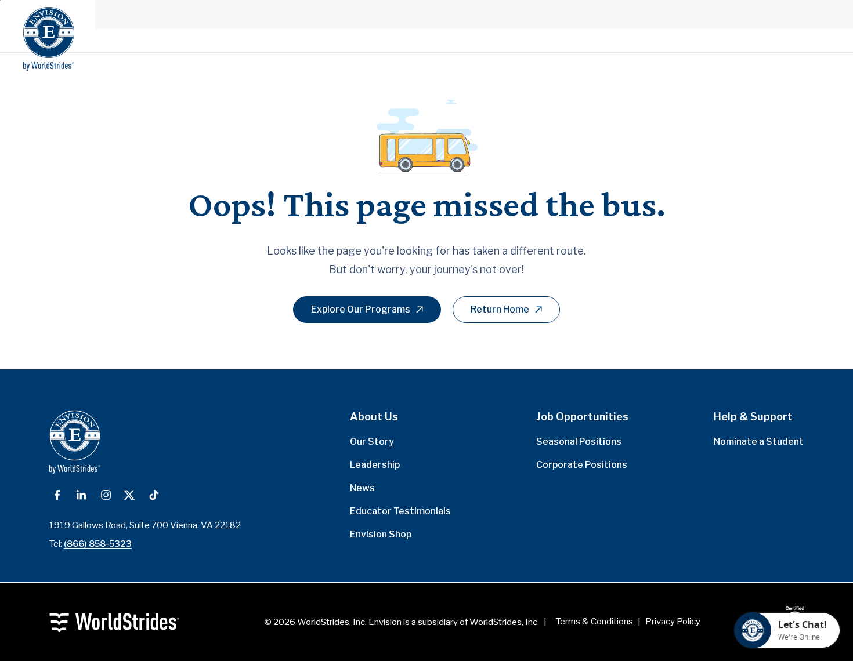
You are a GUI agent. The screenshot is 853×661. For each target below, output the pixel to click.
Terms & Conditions (594, 621)
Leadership (375, 464)
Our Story (372, 441)
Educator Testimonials (400, 511)
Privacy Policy (672, 621)
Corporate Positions (581, 464)
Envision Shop (380, 534)
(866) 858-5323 (98, 544)
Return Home (500, 309)
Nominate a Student (759, 441)
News (362, 487)
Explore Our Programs (360, 309)
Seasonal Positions (578, 441)
